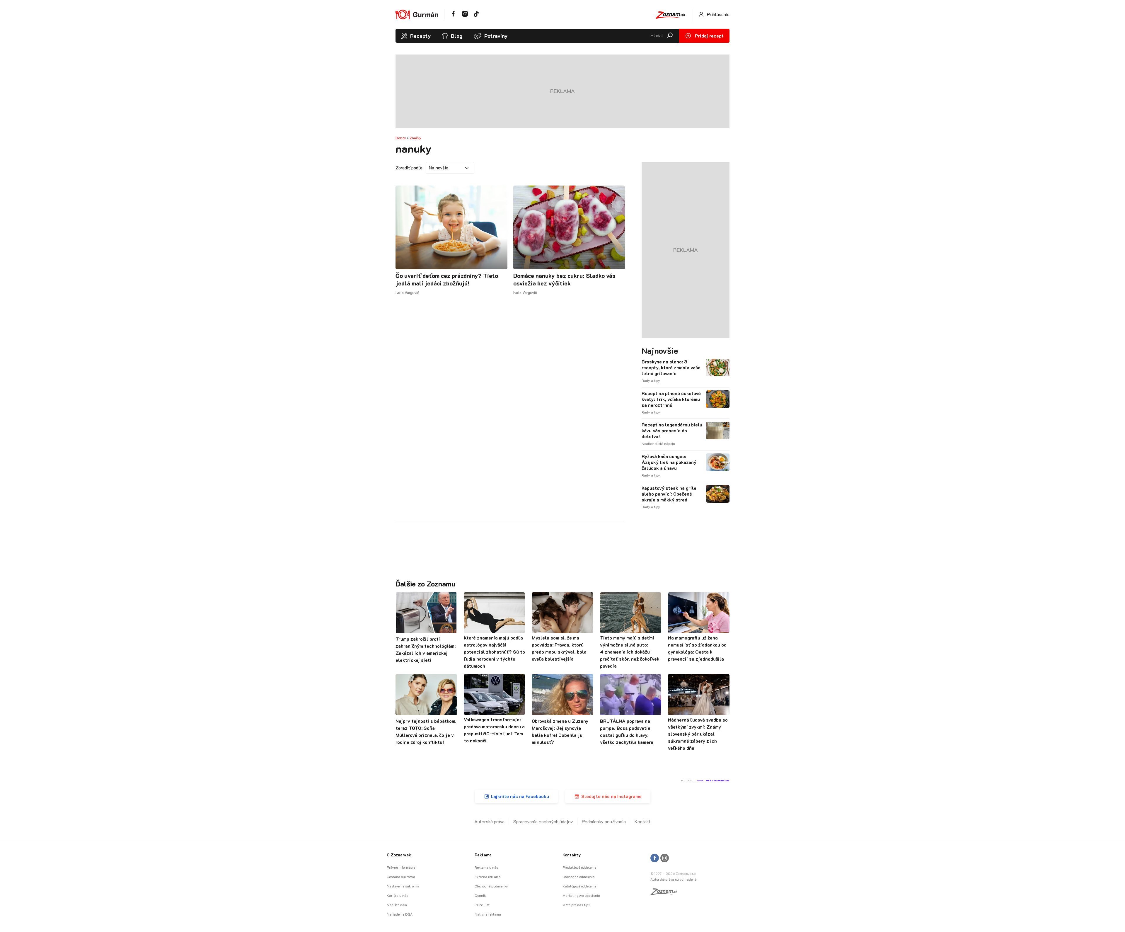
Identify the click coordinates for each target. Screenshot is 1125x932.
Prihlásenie (717, 14)
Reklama (483, 855)
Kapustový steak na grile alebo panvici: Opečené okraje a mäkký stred (669, 494)
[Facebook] (654, 858)
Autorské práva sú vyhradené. (673, 879)
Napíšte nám (397, 904)
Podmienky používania (604, 821)
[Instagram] (664, 858)
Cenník (480, 895)
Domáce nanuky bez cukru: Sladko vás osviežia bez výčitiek (564, 279)
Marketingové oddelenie (581, 895)
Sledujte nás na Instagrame (611, 796)
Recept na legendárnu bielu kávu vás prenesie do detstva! (672, 430)
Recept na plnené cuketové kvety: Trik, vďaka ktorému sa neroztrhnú (671, 399)
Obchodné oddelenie (578, 876)
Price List (482, 904)
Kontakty (571, 855)
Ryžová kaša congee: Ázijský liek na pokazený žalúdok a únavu (669, 462)
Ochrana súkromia (401, 876)
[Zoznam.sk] (665, 893)
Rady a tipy (651, 380)
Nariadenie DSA (399, 914)
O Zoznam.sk (399, 855)
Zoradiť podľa (409, 168)
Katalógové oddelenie (579, 886)
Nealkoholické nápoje (658, 443)
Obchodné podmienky (491, 886)
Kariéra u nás (397, 895)
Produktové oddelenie (579, 867)
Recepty (420, 35)
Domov (401, 137)
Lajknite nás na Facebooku (520, 796)
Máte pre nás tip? (576, 904)
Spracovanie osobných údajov (543, 821)
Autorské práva (489, 821)
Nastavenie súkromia (403, 886)
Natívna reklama (488, 914)
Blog (456, 35)
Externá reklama (488, 876)
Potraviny (495, 35)
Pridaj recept (709, 36)
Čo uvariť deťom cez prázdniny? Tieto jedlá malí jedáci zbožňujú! (447, 279)
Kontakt (643, 821)
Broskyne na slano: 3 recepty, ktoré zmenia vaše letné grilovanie (671, 367)
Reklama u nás (486, 867)
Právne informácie (401, 867)
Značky (415, 137)
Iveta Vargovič (407, 292)
